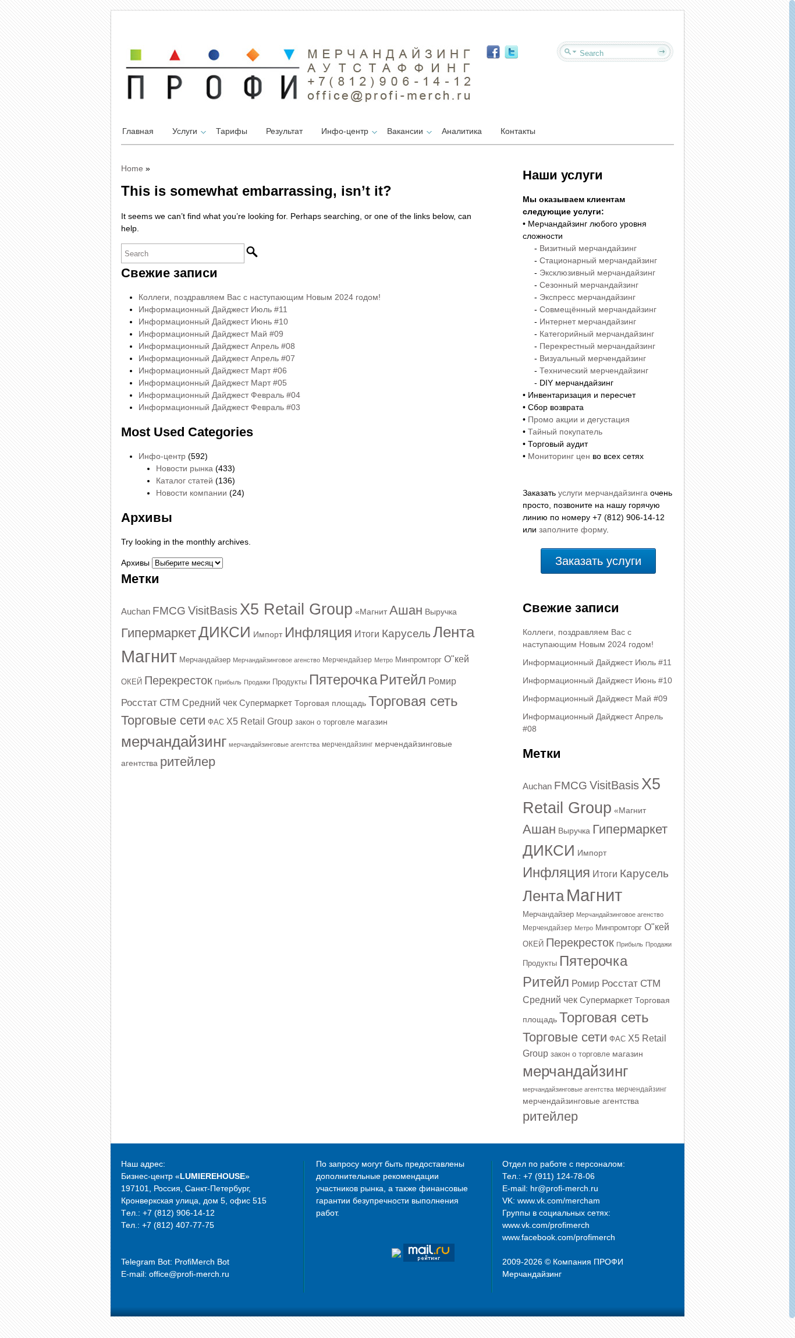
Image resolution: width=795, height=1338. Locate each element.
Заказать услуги (598, 561)
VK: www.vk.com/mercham (551, 1200)
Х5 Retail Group (259, 721)
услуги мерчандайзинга (603, 492)
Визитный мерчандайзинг (588, 248)
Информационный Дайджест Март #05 (213, 382)
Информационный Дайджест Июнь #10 (213, 321)
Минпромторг (418, 659)
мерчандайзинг (173, 741)
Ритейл (402, 679)
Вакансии (405, 131)
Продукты (289, 681)
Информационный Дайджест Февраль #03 (219, 407)
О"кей (456, 659)
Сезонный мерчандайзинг (589, 285)
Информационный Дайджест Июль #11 (213, 309)
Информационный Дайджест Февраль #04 (219, 395)
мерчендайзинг (347, 744)
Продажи (257, 682)
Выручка (441, 611)
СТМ (169, 702)
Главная (138, 131)
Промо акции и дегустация (579, 419)
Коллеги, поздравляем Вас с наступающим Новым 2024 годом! (260, 297)
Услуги (184, 131)
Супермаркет (265, 703)
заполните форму (572, 529)
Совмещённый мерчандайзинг (598, 309)
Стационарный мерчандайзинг (598, 260)
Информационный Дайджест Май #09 (211, 333)
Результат (284, 131)
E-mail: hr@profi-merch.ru (550, 1188)
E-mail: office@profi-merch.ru (175, 1274)
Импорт (267, 634)
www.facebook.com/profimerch (558, 1237)
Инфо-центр (344, 131)
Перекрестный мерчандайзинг (597, 346)
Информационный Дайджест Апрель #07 (217, 358)
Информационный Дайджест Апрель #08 (217, 346)
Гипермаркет (158, 633)
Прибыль (228, 682)
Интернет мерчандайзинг (588, 321)
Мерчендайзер (347, 660)
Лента (453, 632)
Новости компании (191, 492)
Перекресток (178, 680)
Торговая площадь (330, 703)
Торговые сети (163, 720)
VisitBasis (212, 610)
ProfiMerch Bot (202, 1261)
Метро (383, 659)
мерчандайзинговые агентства (274, 744)
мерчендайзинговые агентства (581, 1101)
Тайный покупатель (565, 431)
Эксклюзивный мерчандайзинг (597, 272)
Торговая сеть (413, 701)
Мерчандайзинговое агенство (276, 659)
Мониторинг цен (559, 456)
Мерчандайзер (204, 659)
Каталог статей (184, 480)
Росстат (139, 702)
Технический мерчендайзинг (594, 370)
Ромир (442, 681)
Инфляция (318, 632)
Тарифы (231, 131)
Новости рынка (184, 468)
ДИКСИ (224, 632)
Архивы (135, 562)
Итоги (366, 634)
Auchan (135, 611)
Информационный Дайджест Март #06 (213, 370)
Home (132, 168)
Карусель (406, 633)
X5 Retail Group (296, 609)
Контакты (518, 131)
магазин (372, 721)
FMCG (169, 611)
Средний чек (209, 703)
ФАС (216, 722)
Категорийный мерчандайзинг (597, 333)
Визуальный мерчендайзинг (593, 358)
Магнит (149, 656)
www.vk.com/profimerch (546, 1225)
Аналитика (462, 131)
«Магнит (371, 611)
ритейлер (187, 761)
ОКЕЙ (131, 681)
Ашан (406, 610)
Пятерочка (343, 679)
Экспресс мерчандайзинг (588, 297)
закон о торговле (324, 722)
